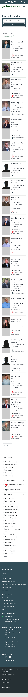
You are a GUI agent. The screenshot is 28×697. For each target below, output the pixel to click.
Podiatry (8, 548)
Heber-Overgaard (11, 462)
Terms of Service (5, 687)
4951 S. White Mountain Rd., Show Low (18, 149)
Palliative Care (10, 539)
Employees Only (5, 682)
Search (14, 25)
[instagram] (6, 2)
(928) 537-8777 (16, 291)
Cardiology (9, 504)
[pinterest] (15, 2)
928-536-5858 (16, 270)
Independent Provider (13, 489)
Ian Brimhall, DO (16, 280)
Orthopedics (14, 282)
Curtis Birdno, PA (17, 143)
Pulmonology (9, 551)
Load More (7, 445)
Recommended (7, 37)
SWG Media (12, 674)
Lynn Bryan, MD (16, 319)
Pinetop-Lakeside (10, 464)
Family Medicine (15, 84)
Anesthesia (14, 166)
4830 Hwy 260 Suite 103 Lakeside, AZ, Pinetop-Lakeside (18, 286)
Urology (13, 145)
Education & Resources (8, 581)
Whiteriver (9, 476)
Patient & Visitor (6, 579)
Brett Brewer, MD (17, 239)
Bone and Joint (6, 598)
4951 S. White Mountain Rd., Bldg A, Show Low (18, 48)
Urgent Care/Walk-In (8, 606)
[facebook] (3, 2)
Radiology (13, 65)
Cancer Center (10, 501)
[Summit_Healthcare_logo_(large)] (11, 5)
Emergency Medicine (12, 509)
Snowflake (9, 470)
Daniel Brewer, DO (17, 218)
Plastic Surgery (10, 545)
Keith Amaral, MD (17, 42)
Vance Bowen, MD (17, 181)
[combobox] (14, 20)
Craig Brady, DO (16, 197)
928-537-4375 (16, 172)
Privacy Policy (5, 690)
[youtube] (9, 2)
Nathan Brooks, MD (17, 299)
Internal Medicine (15, 241)
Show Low (9, 467)
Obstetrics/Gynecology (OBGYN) (14, 530)
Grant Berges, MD (17, 103)
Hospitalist (14, 126)
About (4, 576)
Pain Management (11, 537)
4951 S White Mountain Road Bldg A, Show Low (18, 408)
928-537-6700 (16, 53)
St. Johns (8, 473)
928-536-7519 (16, 93)
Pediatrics (13, 44)
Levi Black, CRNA (16, 163)
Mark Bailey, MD (16, 62)
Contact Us (5, 590)
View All (4, 609)
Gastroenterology (11, 515)
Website (4, 674)
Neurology (9, 526)
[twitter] (12, 2)
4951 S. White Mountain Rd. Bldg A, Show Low (18, 204)
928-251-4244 (16, 135)
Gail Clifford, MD (16, 340)
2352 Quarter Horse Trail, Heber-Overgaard (18, 305)
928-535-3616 (16, 309)
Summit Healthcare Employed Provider (14, 486)
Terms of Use (5, 685)
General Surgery (15, 321)
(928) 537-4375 (16, 71)
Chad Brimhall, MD (17, 259)
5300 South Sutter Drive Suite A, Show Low (18, 130)
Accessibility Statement (7, 679)
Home (4, 573)
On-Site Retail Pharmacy (9, 603)
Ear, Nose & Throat (11, 507)
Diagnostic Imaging (7, 600)
